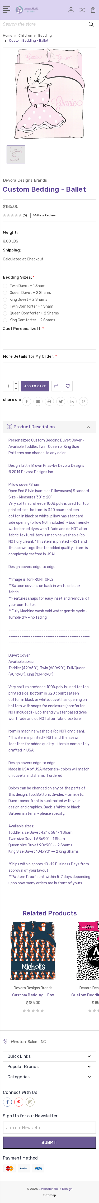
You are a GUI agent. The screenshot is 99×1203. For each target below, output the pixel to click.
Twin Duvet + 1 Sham (27, 286)
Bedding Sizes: (19, 277)
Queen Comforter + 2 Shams (34, 313)
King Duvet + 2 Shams (28, 299)
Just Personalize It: (23, 328)
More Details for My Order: (30, 356)
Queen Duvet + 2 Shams (30, 292)
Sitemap (49, 1195)
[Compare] (82, 11)
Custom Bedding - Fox (33, 995)
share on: (12, 399)
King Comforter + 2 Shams (32, 320)
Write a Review (44, 215)
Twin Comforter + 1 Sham (31, 306)
